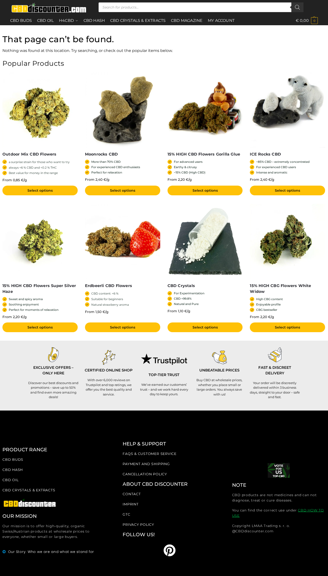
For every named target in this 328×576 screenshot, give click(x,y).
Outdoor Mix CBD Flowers (29, 154)
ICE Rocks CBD (265, 154)
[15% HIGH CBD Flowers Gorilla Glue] (205, 110)
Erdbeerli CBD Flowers (108, 285)
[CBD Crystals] (205, 241)
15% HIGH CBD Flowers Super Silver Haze (39, 288)
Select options (40, 190)
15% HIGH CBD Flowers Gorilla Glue (204, 154)
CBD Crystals (181, 285)
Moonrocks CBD (101, 154)
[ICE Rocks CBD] (287, 110)
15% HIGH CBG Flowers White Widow (280, 288)
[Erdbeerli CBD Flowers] (122, 241)
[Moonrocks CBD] (122, 110)
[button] (307, 20)
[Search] (297, 7)
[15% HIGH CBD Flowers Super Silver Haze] (40, 241)
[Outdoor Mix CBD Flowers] (40, 110)
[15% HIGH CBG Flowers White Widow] (287, 241)
